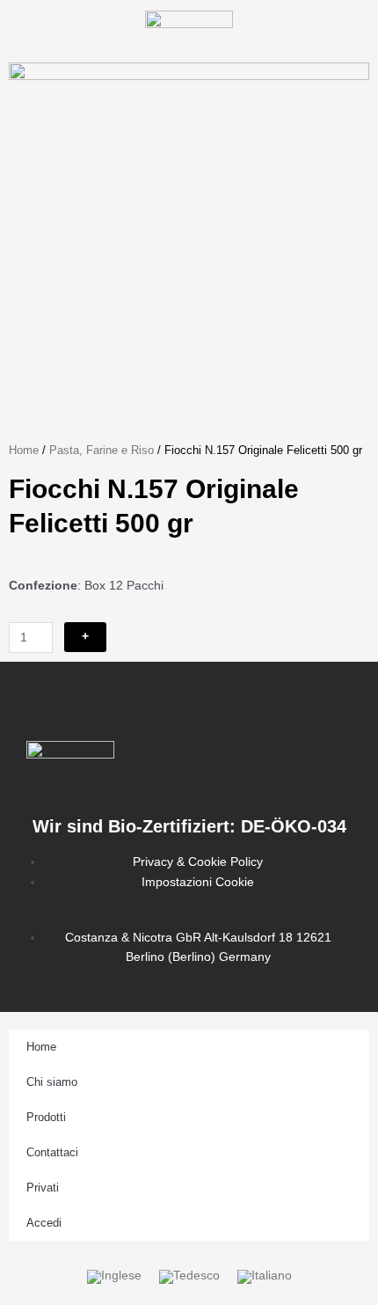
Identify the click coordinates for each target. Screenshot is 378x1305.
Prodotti (46, 1117)
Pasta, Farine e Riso (101, 450)
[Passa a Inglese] (114, 1277)
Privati (42, 1187)
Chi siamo (51, 1082)
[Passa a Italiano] (265, 1277)
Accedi (44, 1222)
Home (24, 450)
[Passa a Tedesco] (189, 1277)
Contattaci (52, 1152)
